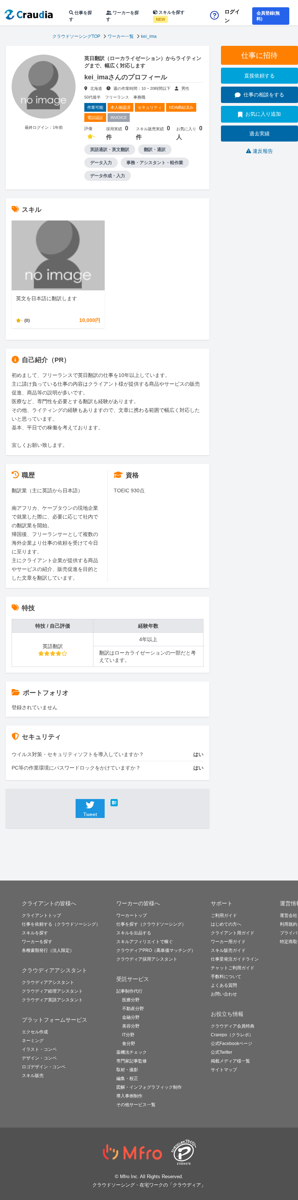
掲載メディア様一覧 (230, 1061)
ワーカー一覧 (121, 36)
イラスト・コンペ (39, 1049)
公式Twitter (221, 1052)
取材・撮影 (127, 1069)
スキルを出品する (133, 932)
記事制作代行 (129, 991)
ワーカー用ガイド (228, 941)
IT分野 (128, 1034)
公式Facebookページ (231, 1043)
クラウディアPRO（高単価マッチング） (156, 950)
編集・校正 (127, 1078)
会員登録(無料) (268, 16)
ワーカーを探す (122, 16)
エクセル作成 (35, 1031)
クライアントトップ (41, 915)
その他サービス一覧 (136, 1104)
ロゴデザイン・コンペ (43, 1066)
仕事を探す (80, 16)
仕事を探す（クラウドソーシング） (151, 924)
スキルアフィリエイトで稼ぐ (144, 941)
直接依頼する (259, 76)
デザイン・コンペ (39, 1058)
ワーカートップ (131, 915)
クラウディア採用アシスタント (146, 959)
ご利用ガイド (224, 915)
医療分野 (131, 999)
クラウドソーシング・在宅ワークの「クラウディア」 (149, 1185)
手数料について (226, 976)
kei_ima (149, 36)
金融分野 (131, 1017)
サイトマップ (224, 1069)
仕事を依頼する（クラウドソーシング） (61, 924)
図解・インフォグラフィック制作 (149, 1087)
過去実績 (259, 133)
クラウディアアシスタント (48, 982)
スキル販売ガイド (228, 950)
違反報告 (263, 151)
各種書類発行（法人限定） (48, 950)
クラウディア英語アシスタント (52, 999)
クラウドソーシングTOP (76, 36)
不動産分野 (133, 1008)
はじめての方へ (226, 924)
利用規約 (288, 924)
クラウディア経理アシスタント (52, 991)
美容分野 (131, 1026)
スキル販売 (33, 1075)
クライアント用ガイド (232, 932)
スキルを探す (170, 15)
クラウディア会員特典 (232, 1026)
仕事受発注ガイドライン (235, 959)
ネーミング (33, 1040)
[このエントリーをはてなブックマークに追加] (125, 802)
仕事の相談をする (263, 95)
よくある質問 (224, 985)
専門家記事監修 (131, 1061)
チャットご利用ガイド (232, 967)
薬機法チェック (131, 1052)
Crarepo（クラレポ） (232, 1034)
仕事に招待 (259, 55)
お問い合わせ (224, 994)
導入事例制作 (129, 1095)
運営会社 (288, 915)
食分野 (128, 1043)
